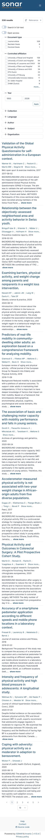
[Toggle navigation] (40, 5)
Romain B (16, 561)
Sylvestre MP (21, 697)
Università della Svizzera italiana (20, 78)
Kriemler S (22, 228)
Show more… (31, 167)
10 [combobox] (20, 808)
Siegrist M (18, 167)
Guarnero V (21, 564)
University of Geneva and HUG (20, 69)
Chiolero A (6, 700)
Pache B (27, 561)
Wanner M (6, 163)
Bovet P (15, 506)
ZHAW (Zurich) (13, 84)
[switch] (4, 27)
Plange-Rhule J (34, 503)
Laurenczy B (18, 632)
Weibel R (6, 362)
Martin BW (6, 167)
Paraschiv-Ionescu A (20, 428)
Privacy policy (22, 836)
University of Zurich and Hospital (20, 61)
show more (26, 203)
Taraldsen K (22, 431)
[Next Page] (38, 802)
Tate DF (14, 296)
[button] (13, 37)
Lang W (29, 293)
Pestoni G (31, 163)
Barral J (5, 635)
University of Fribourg (16, 75)
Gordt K (5, 428)
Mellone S (31, 358)
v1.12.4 (36, 833)
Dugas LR (6, 503)
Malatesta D (32, 632)
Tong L (6, 506)
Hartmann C (18, 163)
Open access (13, 33)
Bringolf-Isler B (8, 228)
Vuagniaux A (7, 564)
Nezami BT (7, 293)
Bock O (15, 362)
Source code (23, 827)
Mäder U (33, 228)
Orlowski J (17, 761)
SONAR (19, 833)
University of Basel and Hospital (20, 58)
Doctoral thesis (14, 47)
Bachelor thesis (14, 44)
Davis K (5, 296)
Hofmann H (21, 231)
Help (22, 821)
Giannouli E (7, 358)
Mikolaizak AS (8, 431)
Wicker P (6, 761)
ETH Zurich (12, 72)
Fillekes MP (20, 358)
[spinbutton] (13, 98)
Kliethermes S (19, 503)
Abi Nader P (34, 697)
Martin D (6, 561)
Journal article (13, 41)
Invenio (28, 833)
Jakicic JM (19, 293)
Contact (22, 824)
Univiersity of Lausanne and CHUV (21, 63)
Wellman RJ (7, 697)
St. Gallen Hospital (15, 81)
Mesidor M (19, 700)
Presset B (6, 632)
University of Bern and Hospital (20, 66)
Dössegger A (8, 231)
